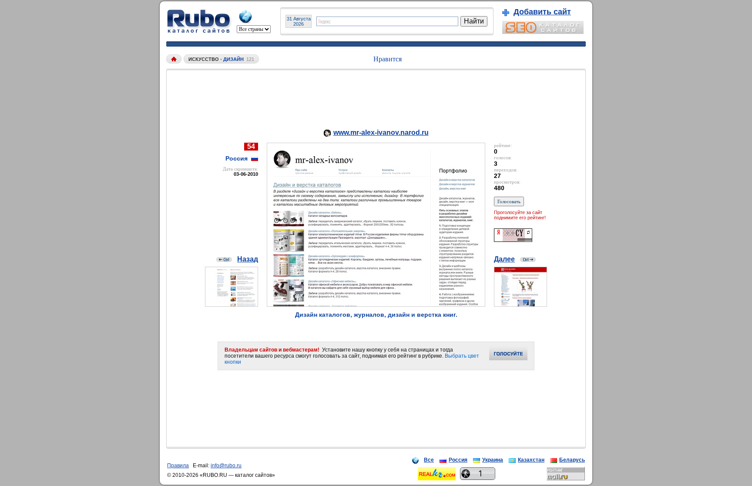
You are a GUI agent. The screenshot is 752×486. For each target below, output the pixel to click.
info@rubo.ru (226, 466)
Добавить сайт (542, 11)
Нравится (387, 59)
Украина (492, 460)
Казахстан (531, 460)
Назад (247, 259)
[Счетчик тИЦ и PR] (513, 239)
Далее (504, 259)
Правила (178, 466)
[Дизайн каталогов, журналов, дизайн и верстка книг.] (376, 304)
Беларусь (572, 460)
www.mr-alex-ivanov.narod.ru (381, 132)
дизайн (233, 59)
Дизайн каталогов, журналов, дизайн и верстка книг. (376, 314)
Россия (458, 460)
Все (429, 460)
